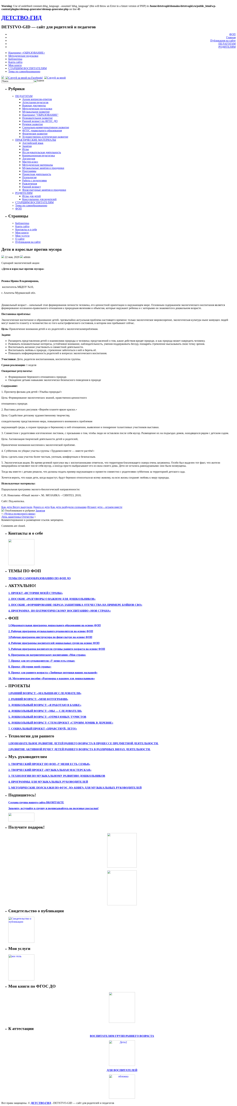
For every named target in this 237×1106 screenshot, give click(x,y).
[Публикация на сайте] (21, 941)
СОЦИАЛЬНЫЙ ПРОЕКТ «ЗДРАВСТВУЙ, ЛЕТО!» (44, 728)
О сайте (19, 238)
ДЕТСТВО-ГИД (21, 17)
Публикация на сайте (223, 40)
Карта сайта (15, 62)
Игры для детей (31, 196)
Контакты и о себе (26, 229)
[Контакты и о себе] (21, 564)
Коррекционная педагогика (38, 155)
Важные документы (34, 105)
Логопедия (28, 158)
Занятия (27, 146)
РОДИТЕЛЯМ (227, 46)
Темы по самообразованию (24, 71)
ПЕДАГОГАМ (227, 43)
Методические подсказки (23, 55)
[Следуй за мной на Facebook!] (25, 77)
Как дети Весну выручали (16, 507)
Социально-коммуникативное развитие (45, 127)
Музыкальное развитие (36, 111)
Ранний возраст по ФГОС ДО (40, 121)
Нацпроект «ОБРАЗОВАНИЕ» (26, 52)
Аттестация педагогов (35, 102)
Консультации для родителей (39, 199)
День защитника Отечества (17, 516)
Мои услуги (22, 235)
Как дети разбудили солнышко (68, 507)
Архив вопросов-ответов (37, 99)
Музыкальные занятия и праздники (43, 168)
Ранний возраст (31, 186)
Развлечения (29, 183)
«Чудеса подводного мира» (19, 513)
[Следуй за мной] (55, 77)
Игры (25, 149)
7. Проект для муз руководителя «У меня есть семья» (41, 660)
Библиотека (15, 58)
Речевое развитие (32, 124)
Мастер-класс (30, 161)
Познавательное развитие (37, 118)
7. (9, 728)
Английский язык (32, 143)
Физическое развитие (35, 133)
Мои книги (15, 65)
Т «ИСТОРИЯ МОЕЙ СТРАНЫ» (42, 593)
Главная (231, 37)
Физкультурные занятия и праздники (44, 189)
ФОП (232, 34)
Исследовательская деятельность (41, 152)
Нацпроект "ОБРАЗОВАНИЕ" (40, 114)
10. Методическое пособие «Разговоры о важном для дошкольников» (51, 678)
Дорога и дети (41, 507)
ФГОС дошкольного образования (42, 130)
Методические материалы (37, 164)
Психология (29, 177)
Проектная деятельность (36, 174)
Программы (29, 171)
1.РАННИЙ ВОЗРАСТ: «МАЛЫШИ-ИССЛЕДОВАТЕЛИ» (44, 693)
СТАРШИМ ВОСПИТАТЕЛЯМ (27, 68)
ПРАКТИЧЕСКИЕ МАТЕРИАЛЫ (35, 139)
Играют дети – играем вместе (104, 507)
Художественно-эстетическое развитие (45, 136)
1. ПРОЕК (14, 593)
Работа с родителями (34, 180)
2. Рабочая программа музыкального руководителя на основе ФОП (50, 631)
